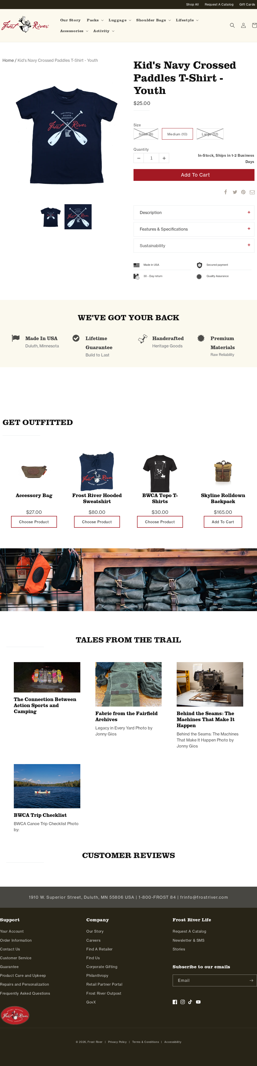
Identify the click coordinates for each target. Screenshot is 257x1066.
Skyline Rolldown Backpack (223, 498)
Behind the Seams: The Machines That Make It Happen (206, 719)
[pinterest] (241, 192)
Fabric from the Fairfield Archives (126, 716)
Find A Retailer (99, 949)
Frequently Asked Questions (25, 993)
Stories (179, 949)
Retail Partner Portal (104, 984)
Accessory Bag (34, 495)
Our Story (94, 931)
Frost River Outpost (103, 993)
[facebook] (224, 192)
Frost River (95, 1042)
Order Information (16, 940)
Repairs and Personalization (24, 984)
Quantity (141, 149)
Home (8, 60)
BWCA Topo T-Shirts (160, 498)
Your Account (12, 931)
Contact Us (10, 949)
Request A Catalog (189, 931)
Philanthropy (97, 975)
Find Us (93, 958)
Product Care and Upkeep (23, 975)
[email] (249, 192)
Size (137, 125)
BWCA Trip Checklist (40, 815)
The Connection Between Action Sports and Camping (45, 705)
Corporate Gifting (101, 967)
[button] (95, 20)
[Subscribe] (251, 980)
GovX (91, 1002)
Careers (93, 940)
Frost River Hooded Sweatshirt (97, 498)
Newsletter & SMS (189, 940)
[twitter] (232, 192)
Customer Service (16, 958)
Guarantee (9, 967)
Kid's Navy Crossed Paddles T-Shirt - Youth (185, 77)
